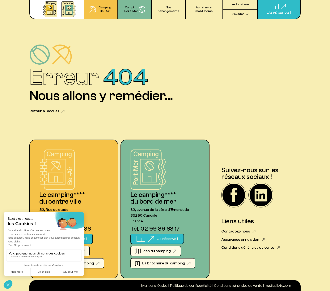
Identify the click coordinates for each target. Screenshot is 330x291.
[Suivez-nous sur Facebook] (233, 195)
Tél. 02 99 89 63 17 (155, 228)
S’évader (237, 14)
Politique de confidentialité (191, 285)
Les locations (240, 4)
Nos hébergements (168, 9)
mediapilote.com (278, 285)
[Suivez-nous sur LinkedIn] (260, 195)
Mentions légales (154, 285)
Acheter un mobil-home (204, 9)
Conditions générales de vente (238, 285)
